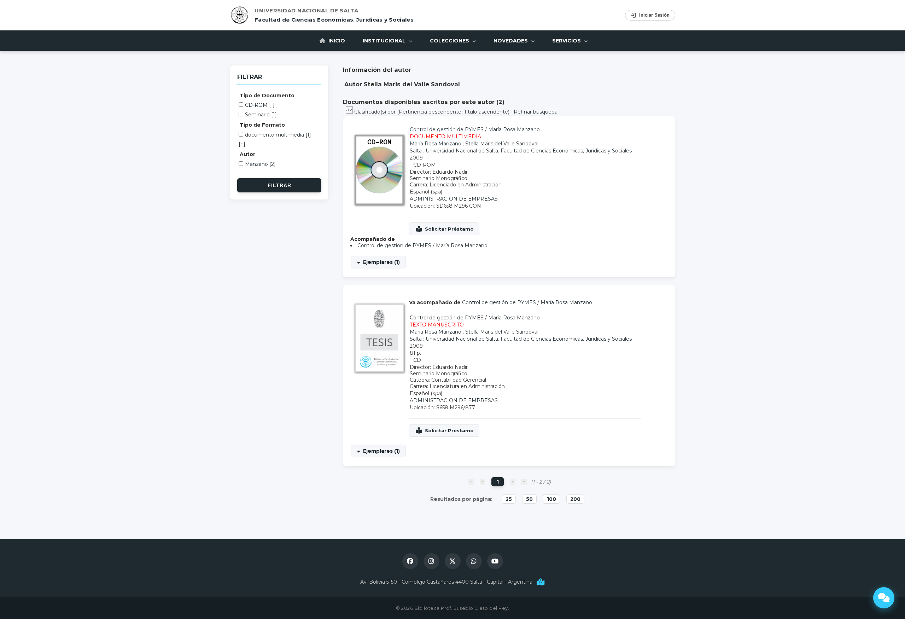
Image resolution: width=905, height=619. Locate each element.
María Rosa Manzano (514, 129)
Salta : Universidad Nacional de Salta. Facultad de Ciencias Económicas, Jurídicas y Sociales (521, 150)
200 (575, 499)
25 (509, 499)
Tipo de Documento (267, 95)
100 (551, 499)
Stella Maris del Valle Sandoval (501, 143)
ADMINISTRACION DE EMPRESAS (454, 199)
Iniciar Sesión (654, 15)
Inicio (336, 40)
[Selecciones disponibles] (350, 112)
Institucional (385, 40)
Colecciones (450, 40)
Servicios (567, 40)
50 (529, 499)
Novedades (511, 40)
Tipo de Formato (262, 125)
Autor (247, 154)
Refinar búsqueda (535, 112)
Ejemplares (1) (381, 262)
